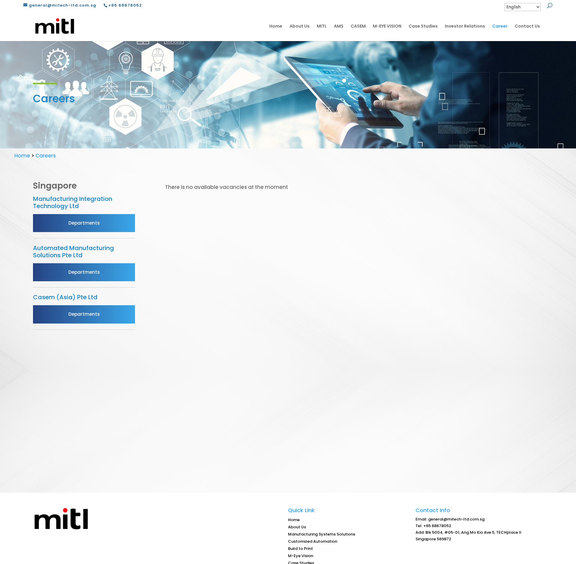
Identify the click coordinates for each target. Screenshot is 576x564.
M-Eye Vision (300, 556)
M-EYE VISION (387, 26)
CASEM (358, 26)
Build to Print (300, 548)
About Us (300, 26)
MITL (322, 26)
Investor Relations (465, 26)
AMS (339, 26)
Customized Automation (312, 541)
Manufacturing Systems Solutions (321, 534)
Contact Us (527, 26)
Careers (45, 155)
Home (275, 26)
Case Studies (423, 26)
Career (500, 26)
